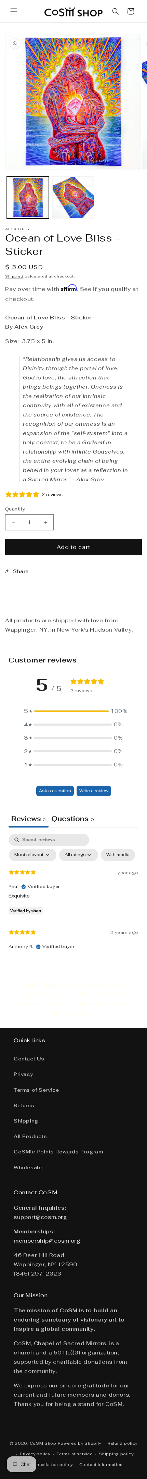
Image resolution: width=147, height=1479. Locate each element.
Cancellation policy (52, 1464)
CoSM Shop (43, 1443)
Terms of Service (36, 1090)
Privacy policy (35, 1454)
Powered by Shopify (80, 1443)
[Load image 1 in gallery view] (28, 197)
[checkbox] (118, 855)
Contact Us (29, 1059)
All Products (30, 1136)
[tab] (72, 819)
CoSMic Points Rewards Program (58, 1152)
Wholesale (28, 1167)
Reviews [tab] (28, 818)
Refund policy (122, 1443)
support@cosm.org (40, 1217)
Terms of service (74, 1454)
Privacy (23, 1074)
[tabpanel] (73, 894)
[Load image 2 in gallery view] (73, 197)
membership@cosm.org (47, 1240)
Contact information (101, 1464)
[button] (13, 11)
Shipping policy (116, 1454)
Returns (24, 1105)
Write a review (93, 791)
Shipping (14, 276)
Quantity (15, 509)
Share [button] (21, 571)
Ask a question (55, 791)
